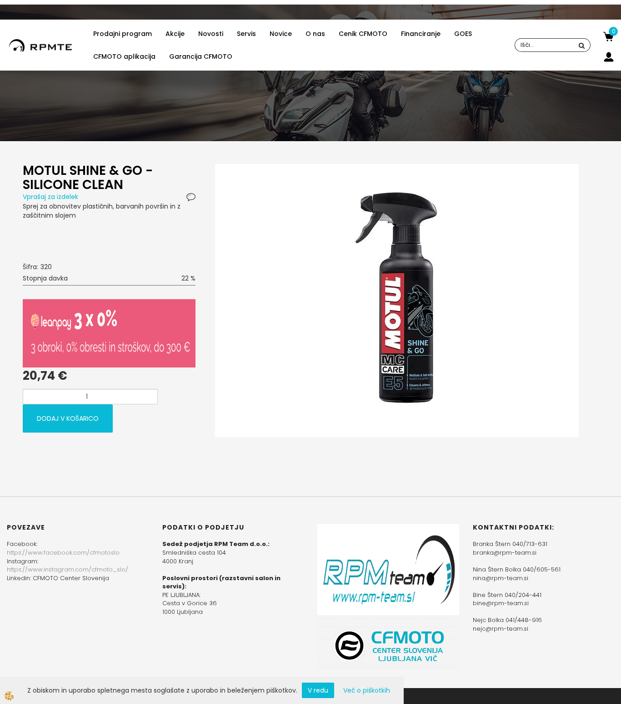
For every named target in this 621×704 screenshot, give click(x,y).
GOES (463, 33)
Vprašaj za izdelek (50, 196)
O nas (315, 33)
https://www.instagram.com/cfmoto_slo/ (67, 569)
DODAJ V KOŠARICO (68, 418)
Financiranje (421, 33)
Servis (246, 33)
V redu (318, 690)
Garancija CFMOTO (200, 56)
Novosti (210, 33)
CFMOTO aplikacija (124, 56)
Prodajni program (122, 33)
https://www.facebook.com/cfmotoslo (63, 552)
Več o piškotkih (366, 690)
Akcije (175, 33)
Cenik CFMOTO (363, 33)
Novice (281, 33)
